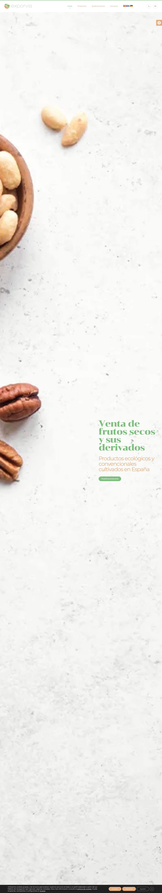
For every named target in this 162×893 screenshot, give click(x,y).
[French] (129, 6)
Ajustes (143, 889)
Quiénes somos (98, 6)
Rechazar (129, 889)
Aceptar (115, 889)
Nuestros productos (109, 479)
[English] (127, 6)
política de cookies (84, 889)
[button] (159, 23)
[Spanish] (124, 6)
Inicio (70, 6)
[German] (131, 6)
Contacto (114, 6)
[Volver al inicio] (18, 6)
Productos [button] (81, 6)
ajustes (42, 891)
